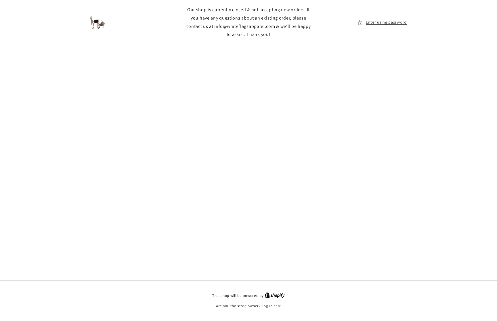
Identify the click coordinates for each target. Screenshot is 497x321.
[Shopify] (275, 295)
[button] (382, 22)
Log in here (271, 305)
